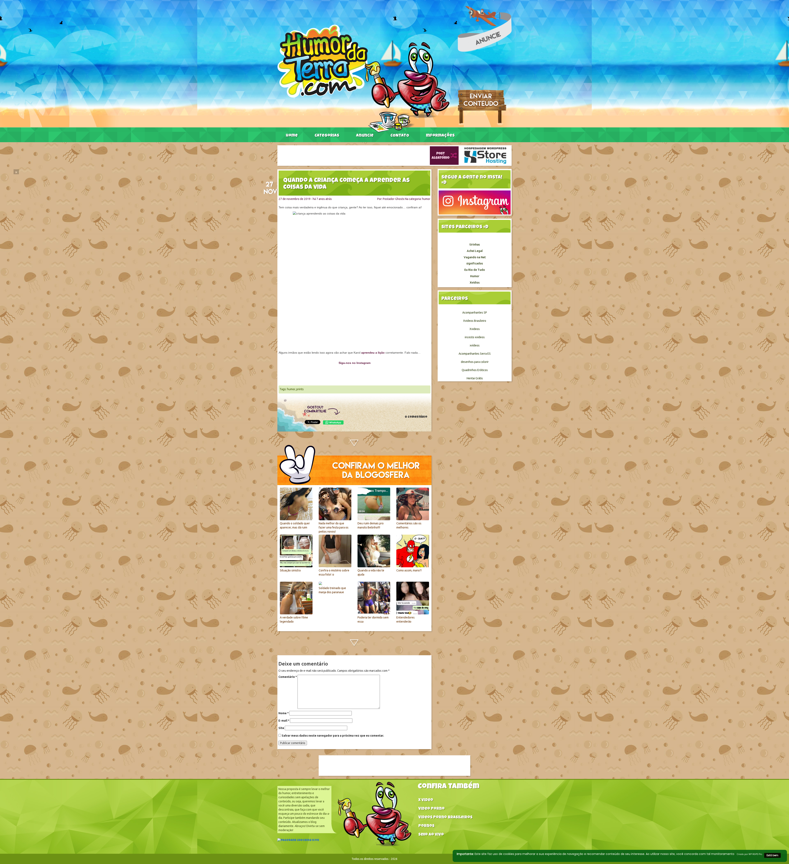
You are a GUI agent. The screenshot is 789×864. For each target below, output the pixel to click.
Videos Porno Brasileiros (445, 818)
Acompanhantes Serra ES (475, 353)
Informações (440, 136)
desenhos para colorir (475, 361)
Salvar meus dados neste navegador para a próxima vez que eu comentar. (333, 735)
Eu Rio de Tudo (474, 269)
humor (426, 199)
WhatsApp (333, 422)
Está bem (772, 855)
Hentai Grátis (475, 378)
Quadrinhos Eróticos (475, 370)
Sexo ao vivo (431, 835)
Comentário (287, 676)
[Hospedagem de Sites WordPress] (485, 155)
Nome (283, 713)
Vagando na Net (475, 257)
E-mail (283, 720)
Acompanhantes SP (474, 312)
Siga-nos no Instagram (354, 363)
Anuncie (365, 136)
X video (425, 800)
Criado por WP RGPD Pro (749, 854)
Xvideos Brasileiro (474, 320)
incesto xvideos (475, 337)
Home (292, 136)
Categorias (327, 136)
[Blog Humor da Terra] (363, 78)
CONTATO (399, 136)
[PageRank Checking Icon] (298, 840)
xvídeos (475, 345)
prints (300, 389)
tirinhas (474, 244)
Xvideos (474, 329)
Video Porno (431, 809)
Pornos (426, 826)
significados (474, 263)
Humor (474, 276)
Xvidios (475, 282)
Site (281, 728)
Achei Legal (475, 251)
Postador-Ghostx (393, 199)
